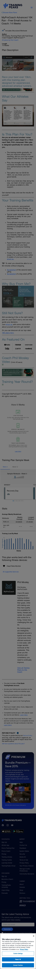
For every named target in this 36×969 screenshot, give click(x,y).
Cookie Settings (18, 953)
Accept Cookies (18, 965)
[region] (18, 951)
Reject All (18, 959)
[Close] (33, 936)
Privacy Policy (24, 949)
